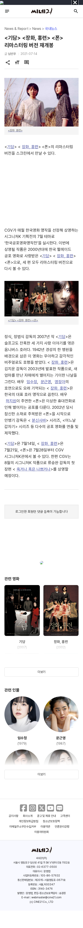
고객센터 (65, 816)
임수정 (32, 381)
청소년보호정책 (51, 821)
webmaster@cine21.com (46, 897)
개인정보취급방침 (28, 821)
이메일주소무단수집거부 (22, 826)
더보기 (42, 672)
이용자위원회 (41, 832)
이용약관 (45, 826)
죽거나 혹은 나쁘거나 (34, 469)
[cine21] (41, 11)
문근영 (46, 381)
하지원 (11, 401)
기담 (10, 146)
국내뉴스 (51, 29)
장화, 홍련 (30, 146)
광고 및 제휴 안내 (46, 816)
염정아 (60, 381)
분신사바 (39, 420)
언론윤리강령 (62, 826)
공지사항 (13, 816)
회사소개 (28, 816)
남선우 (12, 54)
